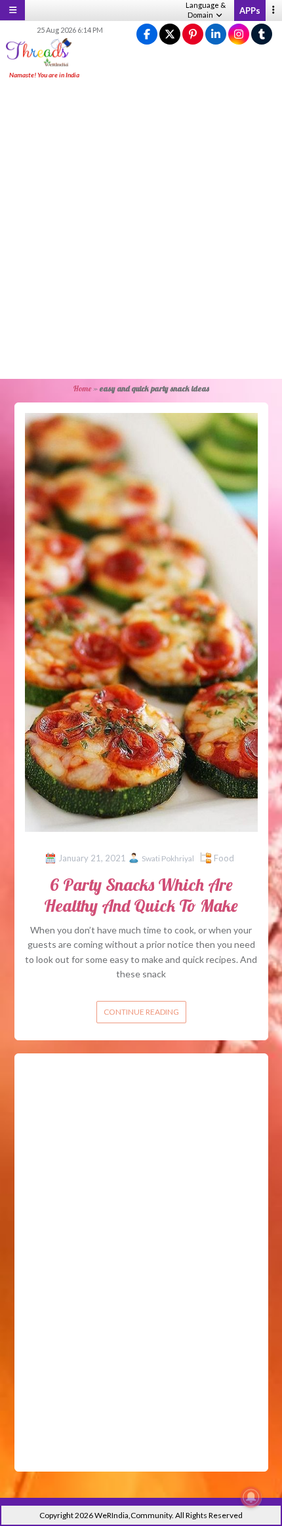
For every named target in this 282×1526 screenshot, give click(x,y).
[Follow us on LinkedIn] (215, 34)
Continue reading (141, 1012)
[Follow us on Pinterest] (192, 34)
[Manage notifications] (251, 1497)
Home (82, 388)
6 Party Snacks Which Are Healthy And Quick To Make (141, 895)
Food (224, 858)
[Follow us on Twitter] (169, 34)
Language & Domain (206, 10)
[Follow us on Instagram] (238, 34)
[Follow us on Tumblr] (261, 34)
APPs (249, 10)
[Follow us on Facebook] (146, 34)
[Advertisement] (141, 230)
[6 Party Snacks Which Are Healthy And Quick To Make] (141, 621)
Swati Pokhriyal (168, 858)
